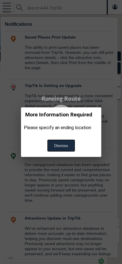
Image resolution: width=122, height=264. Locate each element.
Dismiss (61, 145)
